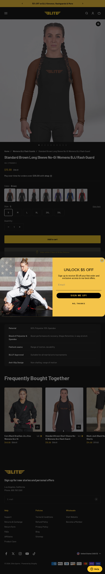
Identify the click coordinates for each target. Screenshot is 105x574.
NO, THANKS (78, 304)
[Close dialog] (102, 260)
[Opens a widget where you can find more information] (94, 569)
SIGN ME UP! (79, 295)
